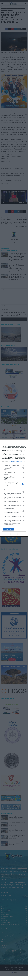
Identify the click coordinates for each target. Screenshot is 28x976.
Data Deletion (6, 534)
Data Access (14, 534)
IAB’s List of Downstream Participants (15, 461)
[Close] (25, 442)
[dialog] (14, 488)
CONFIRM (8, 529)
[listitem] (14, 465)
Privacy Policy (21, 534)
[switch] (23, 468)
